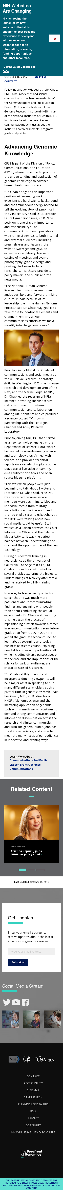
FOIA (33, 1111)
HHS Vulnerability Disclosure (33, 1132)
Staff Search (33, 1097)
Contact (33, 1076)
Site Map (33, 1090)
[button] (44, 1061)
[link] (6, 1002)
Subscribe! (18, 962)
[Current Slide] (22, 870)
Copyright (33, 1125)
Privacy (33, 1118)
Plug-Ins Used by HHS (33, 1104)
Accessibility (33, 1083)
